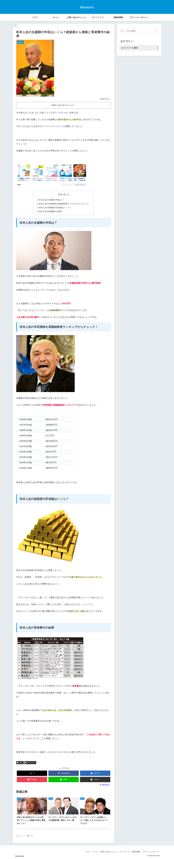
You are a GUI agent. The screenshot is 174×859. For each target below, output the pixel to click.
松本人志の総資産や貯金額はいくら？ (55, 207)
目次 (60, 194)
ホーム (95, 852)
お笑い (21, 762)
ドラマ (87, 852)
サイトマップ (124, 852)
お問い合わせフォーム (108, 852)
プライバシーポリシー (151, 852)
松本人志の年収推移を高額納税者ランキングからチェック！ (64, 204)
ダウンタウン (31, 762)
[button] (95, 779)
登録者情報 (136, 852)
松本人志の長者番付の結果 (50, 211)
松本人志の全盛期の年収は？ (51, 200)
